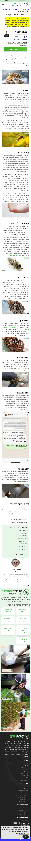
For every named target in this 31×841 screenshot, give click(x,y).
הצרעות (24, 533)
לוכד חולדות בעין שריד (8, 611)
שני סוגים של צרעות (21, 539)
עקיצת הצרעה (23, 536)
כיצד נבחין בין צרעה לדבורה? (19, 519)
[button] (3, 4)
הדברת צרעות (20, 9)
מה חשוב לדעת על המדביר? (19, 523)
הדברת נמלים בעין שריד (8, 620)
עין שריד (25, 586)
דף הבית (27, 9)
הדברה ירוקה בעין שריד (8, 629)
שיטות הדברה (14, 507)
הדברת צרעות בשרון (9, 9)
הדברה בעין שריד (23, 640)
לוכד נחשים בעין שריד (23, 620)
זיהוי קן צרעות (23, 541)
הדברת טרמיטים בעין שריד (23, 630)
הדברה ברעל (23, 552)
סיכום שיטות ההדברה (20, 555)
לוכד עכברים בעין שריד (23, 611)
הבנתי (25, 837)
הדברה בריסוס (23, 547)
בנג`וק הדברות (23, 530)
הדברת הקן (24, 544)
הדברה (23, 199)
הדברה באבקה (23, 549)
